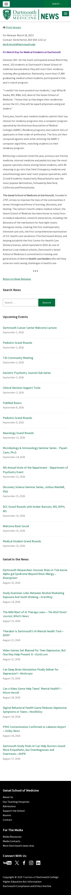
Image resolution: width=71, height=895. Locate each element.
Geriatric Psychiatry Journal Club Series (27, 373)
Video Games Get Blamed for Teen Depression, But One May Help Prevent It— (34, 652)
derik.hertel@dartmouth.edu (19, 44)
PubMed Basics (12, 403)
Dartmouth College (47, 877)
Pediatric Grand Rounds (17, 343)
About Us (8, 797)
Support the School (14, 810)
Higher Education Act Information (22, 881)
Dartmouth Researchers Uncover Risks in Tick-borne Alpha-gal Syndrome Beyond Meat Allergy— (35, 574)
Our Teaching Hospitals (16, 801)
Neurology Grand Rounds (18, 433)
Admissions (9, 806)
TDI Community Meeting (18, 358)
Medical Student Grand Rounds (22, 541)
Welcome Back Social (16, 526)
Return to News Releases (17, 279)
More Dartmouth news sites (18, 845)
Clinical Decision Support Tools (21, 388)
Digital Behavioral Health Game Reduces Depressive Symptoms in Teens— (35, 709)
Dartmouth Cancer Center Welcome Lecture (30, 328)
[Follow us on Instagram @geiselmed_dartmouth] (32, 862)
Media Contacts (11, 841)
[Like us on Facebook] (25, 862)
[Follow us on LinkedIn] (39, 862)
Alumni (7, 815)
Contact (7, 819)
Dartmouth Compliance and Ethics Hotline (27, 886)
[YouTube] (8, 862)
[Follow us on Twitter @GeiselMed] (18, 862)
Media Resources (12, 836)
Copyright (8, 877)
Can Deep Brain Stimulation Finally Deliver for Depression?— (30, 671)
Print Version (13, 27)
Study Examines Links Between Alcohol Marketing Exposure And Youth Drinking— (33, 595)
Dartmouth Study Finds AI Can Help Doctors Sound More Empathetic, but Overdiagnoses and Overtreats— (34, 750)
